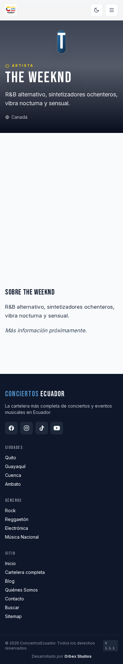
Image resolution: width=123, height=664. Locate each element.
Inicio (10, 563)
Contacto (14, 598)
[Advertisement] (61, 197)
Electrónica (16, 528)
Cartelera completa (25, 572)
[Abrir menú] (111, 10)
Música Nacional (22, 537)
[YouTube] (56, 428)
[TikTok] (41, 428)
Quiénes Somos (21, 589)
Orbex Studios (77, 656)
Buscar (12, 607)
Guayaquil (15, 466)
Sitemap (13, 616)
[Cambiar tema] (96, 10)
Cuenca (13, 475)
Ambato (13, 484)
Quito (10, 457)
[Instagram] (26, 428)
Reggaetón (16, 519)
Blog (10, 581)
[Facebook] (11, 428)
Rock (10, 510)
